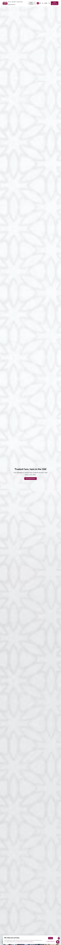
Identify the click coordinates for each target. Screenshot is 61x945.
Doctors (9, 1)
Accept (50, 938)
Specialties (14, 1)
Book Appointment (55, 3)
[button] (32, 3)
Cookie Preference (50, 941)
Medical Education (11, 4)
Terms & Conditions (29, 941)
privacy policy (20, 941)
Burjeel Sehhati (20, 1)
